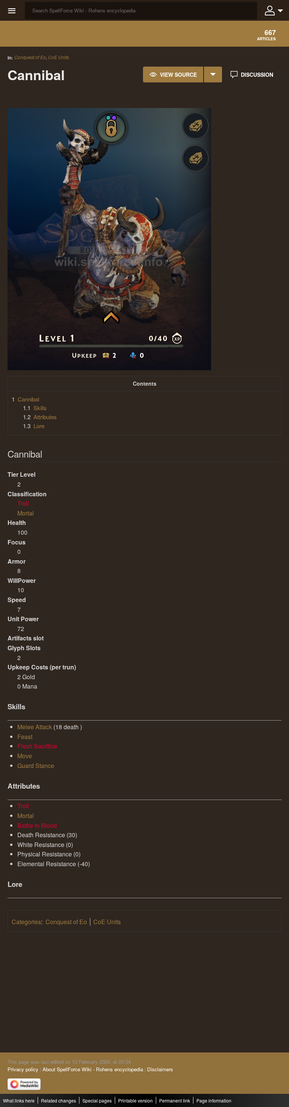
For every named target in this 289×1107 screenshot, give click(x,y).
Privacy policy (23, 1069)
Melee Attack (34, 726)
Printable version (135, 1100)
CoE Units (58, 57)
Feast (24, 736)
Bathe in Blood (37, 825)
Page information (213, 1100)
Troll (23, 503)
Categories (26, 921)
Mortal (25, 513)
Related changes (58, 1100)
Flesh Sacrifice (37, 746)
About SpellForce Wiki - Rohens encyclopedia (93, 1069)
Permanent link (174, 1100)
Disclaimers (160, 1069)
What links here (19, 1100)
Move (24, 755)
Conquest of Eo (30, 57)
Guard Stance (35, 765)
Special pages (97, 1100)
